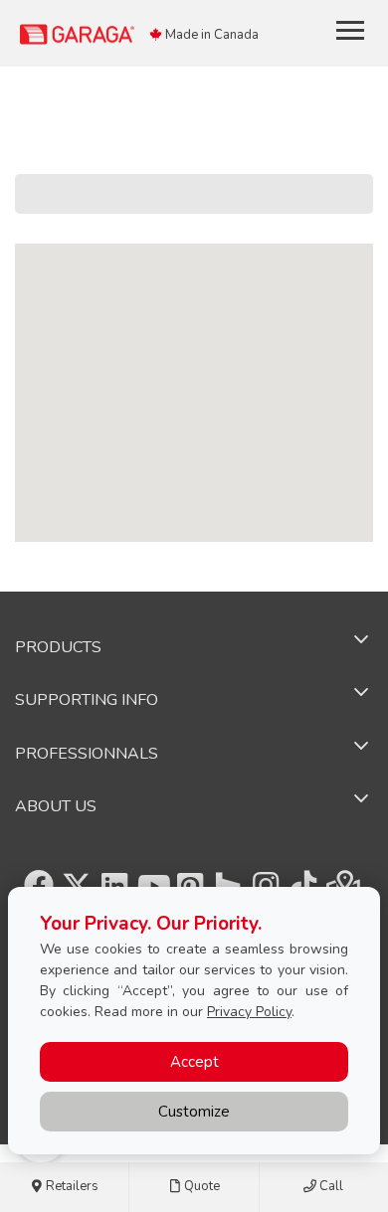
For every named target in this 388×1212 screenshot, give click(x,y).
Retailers (70, 1186)
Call (329, 1186)
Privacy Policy (249, 1011)
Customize (194, 1112)
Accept (194, 1062)
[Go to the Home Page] (135, 33)
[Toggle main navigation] (350, 30)
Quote (200, 1186)
